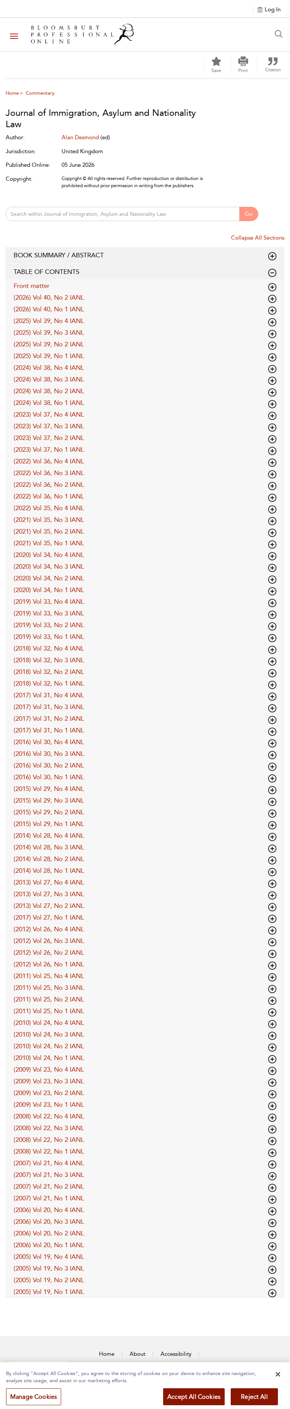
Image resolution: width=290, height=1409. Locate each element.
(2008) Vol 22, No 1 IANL (49, 1151)
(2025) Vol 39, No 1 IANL (49, 356)
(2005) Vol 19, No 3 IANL (49, 1268)
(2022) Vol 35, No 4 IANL (49, 508)
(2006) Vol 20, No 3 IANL (49, 1221)
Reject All (254, 1396)
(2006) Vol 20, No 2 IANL (49, 1233)
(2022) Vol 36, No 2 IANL (49, 484)
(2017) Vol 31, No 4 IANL (49, 695)
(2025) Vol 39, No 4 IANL (49, 321)
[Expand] (272, 273)
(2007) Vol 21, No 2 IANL (49, 1186)
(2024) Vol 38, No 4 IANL (49, 367)
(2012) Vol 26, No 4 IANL (49, 929)
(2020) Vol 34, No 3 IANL (49, 566)
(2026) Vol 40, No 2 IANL (49, 297)
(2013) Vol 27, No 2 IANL (49, 905)
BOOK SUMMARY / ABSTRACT (59, 255)
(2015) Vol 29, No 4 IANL (49, 788)
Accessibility (175, 1354)
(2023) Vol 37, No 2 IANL (49, 437)
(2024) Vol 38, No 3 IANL (49, 379)
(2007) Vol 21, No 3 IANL (49, 1174)
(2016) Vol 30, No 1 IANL (49, 777)
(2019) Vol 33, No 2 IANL (49, 625)
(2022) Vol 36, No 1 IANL (49, 496)
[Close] (278, 1374)
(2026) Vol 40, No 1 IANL (49, 309)
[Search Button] (280, 34)
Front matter (31, 285)
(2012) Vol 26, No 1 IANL (49, 964)
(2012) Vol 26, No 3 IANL (49, 940)
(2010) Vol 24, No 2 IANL (49, 1046)
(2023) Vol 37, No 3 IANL (49, 426)
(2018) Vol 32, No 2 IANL (49, 671)
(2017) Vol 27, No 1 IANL (49, 917)
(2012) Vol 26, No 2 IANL (49, 952)
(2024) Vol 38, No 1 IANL (49, 402)
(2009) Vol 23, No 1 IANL (49, 1104)
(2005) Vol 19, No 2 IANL (49, 1280)
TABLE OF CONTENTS (46, 271)
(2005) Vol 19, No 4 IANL (49, 1256)
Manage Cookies (33, 1396)
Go (249, 214)
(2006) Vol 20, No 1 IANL (49, 1245)
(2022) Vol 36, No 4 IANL (49, 461)
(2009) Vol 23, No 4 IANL (49, 1069)
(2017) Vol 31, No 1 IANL (49, 730)
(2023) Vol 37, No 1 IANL (49, 449)
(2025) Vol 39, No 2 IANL (49, 344)
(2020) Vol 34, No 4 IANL (49, 554)
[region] (145, 1385)
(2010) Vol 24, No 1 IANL (49, 1057)
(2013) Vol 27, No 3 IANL (49, 894)
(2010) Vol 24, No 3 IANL (49, 1034)
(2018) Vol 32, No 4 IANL (49, 648)
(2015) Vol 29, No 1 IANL (49, 824)
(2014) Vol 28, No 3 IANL (49, 847)
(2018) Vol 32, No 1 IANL (49, 683)
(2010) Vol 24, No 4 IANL (49, 1022)
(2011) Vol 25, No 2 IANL (49, 999)
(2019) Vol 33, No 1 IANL (49, 636)
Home (12, 93)
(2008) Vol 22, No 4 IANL (49, 1116)
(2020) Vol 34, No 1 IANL (49, 590)
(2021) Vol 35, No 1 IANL (49, 543)
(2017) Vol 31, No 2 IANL (49, 718)
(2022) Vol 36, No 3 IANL (49, 473)
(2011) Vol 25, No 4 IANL (49, 976)
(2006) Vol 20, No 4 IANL (49, 1210)
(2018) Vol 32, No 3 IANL (49, 660)
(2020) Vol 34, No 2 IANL (49, 578)
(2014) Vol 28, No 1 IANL (49, 870)
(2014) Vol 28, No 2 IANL (49, 859)
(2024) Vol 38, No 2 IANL (49, 391)
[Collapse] (272, 256)
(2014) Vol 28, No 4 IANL (49, 835)
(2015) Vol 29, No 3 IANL (49, 800)
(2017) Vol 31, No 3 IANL (49, 707)
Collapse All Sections (257, 237)
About (137, 1354)
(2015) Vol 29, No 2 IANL (49, 812)
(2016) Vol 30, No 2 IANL (49, 765)
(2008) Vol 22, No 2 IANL (49, 1139)
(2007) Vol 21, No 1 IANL (49, 1198)
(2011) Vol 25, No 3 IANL (49, 987)
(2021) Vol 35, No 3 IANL (49, 519)
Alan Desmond (80, 137)
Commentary (40, 93)
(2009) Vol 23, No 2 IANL (49, 1093)
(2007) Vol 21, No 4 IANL (49, 1163)
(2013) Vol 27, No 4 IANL (49, 882)
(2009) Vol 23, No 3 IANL (49, 1081)
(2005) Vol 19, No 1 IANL (49, 1291)
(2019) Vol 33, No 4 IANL (49, 601)
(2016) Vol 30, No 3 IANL (49, 753)
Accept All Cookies (194, 1396)
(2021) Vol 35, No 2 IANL (49, 531)
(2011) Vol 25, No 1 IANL (49, 1011)
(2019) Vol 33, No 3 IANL (49, 613)
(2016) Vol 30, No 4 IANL (49, 742)
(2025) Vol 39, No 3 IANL (49, 332)
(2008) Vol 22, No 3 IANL (49, 1128)
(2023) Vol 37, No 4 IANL (49, 414)
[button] (243, 65)
